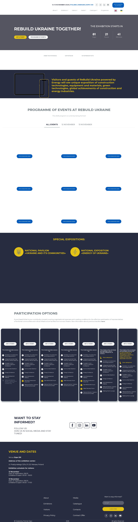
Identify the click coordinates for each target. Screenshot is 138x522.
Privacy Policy (49, 515)
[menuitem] (115, 10)
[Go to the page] (23, 7)
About (54, 10)
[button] (97, 5)
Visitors (74, 10)
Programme (105, 10)
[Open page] (24, 503)
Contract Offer (79, 515)
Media (83, 10)
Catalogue (77, 504)
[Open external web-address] (50, 63)
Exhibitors (64, 10)
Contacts (77, 510)
